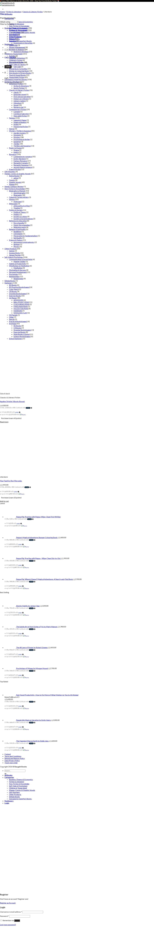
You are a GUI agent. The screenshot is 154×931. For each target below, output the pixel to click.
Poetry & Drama (15, 148)
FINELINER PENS (21, 306)
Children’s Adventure (17, 58)
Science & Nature (15, 240)
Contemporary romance (23, 156)
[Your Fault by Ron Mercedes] (17, 473)
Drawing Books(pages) (18, 293)
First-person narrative (22, 96)
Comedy (17, 111)
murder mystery (20, 133)
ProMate (12, 323)
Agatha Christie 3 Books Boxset (12, 401)
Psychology (13, 274)
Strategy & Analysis (16, 49)
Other (11, 317)
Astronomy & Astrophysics (24, 242)
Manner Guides (19, 261)
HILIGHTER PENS (21, 308)
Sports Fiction (19, 88)
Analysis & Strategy (21, 51)
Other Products (11, 249)
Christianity (18, 234)
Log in (17, 920)
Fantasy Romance (20, 161)
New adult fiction (20, 116)
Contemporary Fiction (17, 109)
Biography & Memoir (17, 191)
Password (4, 916)
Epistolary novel (20, 94)
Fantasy (12, 118)
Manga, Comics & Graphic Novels (18, 174)
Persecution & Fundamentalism (25, 236)
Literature (17, 103)
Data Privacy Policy (12, 760)
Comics (12, 180)
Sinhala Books (10, 281)
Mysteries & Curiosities (18, 69)
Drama (16, 150)
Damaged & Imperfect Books (20, 41)
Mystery (17, 137)
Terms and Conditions (13, 756)
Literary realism (20, 101)
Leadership (13, 45)
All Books (8, 14)
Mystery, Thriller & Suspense (20, 131)
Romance (12, 154)
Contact (8, 754)
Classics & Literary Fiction (33, 12)
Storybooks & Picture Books (20, 73)
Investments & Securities (23, 43)
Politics (16, 214)
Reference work (20, 227)
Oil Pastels (13, 315)
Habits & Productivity (17, 264)
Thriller (16, 144)
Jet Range (13, 298)
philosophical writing (22, 206)
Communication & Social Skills (20, 259)
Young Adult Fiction (16, 77)
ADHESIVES (18, 300)
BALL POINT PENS (21, 302)
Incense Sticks (14, 253)
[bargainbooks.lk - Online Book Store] (7, 4)
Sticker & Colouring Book (19, 71)
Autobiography (19, 193)
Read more (4, 422)
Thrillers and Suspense (22, 146)
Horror (12, 129)
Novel (16, 105)
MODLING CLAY (20, 313)
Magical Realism (20, 122)
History (12, 199)
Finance (12, 39)
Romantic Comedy (21, 163)
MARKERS (18, 311)
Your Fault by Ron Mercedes (11, 481)
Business (17, 32)
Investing (12, 41)
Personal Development (18, 272)
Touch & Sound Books (17, 75)
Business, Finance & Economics (21, 22)
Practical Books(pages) (18, 321)
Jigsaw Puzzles (15, 255)
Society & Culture (20, 216)
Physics (16, 246)
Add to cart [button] (4, 501)
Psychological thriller (22, 139)
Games (11, 251)
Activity (12, 56)
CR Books (13, 291)
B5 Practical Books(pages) (19, 287)
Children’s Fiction (15, 60)
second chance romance (23, 167)
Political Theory (20, 212)
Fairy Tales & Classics (17, 64)
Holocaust (18, 201)
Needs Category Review (14, 186)
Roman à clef (18, 107)
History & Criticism (21, 99)
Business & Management (18, 30)
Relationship (18, 278)
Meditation (18, 268)
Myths (16, 124)
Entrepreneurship (15, 37)
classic (16, 92)
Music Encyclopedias (22, 225)
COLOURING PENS (21, 304)
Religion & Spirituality (17, 229)
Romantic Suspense (21, 165)
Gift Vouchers (10, 171)
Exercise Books (15, 296)
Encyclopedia (19, 223)
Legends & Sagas (20, 120)
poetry (16, 152)
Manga (12, 184)
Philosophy (13, 204)
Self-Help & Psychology (14, 257)
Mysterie (17, 135)
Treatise (17, 208)
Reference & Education (18, 221)
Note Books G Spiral (21, 334)
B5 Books (13, 285)
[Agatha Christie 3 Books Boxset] (17, 391)
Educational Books (16, 62)
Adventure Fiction (16, 84)
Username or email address (11, 912)
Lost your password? (8, 925)
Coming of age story (21, 114)
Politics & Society (16, 210)
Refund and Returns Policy (15, 758)
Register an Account (8, 903)
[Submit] (5, 773)
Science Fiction (15, 169)
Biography (18, 195)
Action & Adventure (21, 86)
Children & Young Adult (13, 54)
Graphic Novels (15, 182)
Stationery (9, 283)
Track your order (11, 763)
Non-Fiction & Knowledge (19, 26)
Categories (9, 777)
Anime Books (14, 176)
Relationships (14, 276)
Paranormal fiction (21, 126)
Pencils (12, 319)
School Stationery (16, 338)
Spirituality (18, 238)
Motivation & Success (17, 270)
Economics (13, 34)
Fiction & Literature (16, 24)
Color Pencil (13, 289)
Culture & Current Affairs (18, 197)
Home (2, 12)
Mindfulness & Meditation (19, 266)
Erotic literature (20, 159)
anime (16, 178)
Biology (17, 244)
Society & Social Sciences (23, 219)
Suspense (17, 141)
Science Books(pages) (22, 336)
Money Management (17, 47)
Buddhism (17, 231)
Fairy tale (17, 66)
